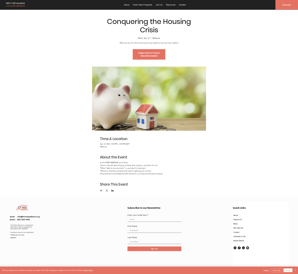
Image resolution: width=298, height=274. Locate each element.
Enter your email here (137, 215)
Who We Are (238, 228)
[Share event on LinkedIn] (112, 190)
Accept (288, 270)
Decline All (276, 270)
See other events (149, 55)
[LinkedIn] (243, 247)
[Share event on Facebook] (101, 190)
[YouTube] (247, 247)
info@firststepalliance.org (28, 217)
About (235, 215)
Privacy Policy (88, 270)
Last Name (132, 237)
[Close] (295, 270)
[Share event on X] (107, 190)
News (235, 224)
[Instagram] (235, 247)
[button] (126, 4)
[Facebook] (239, 247)
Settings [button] (266, 270)
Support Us (237, 219)
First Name (132, 226)
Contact (236, 232)
